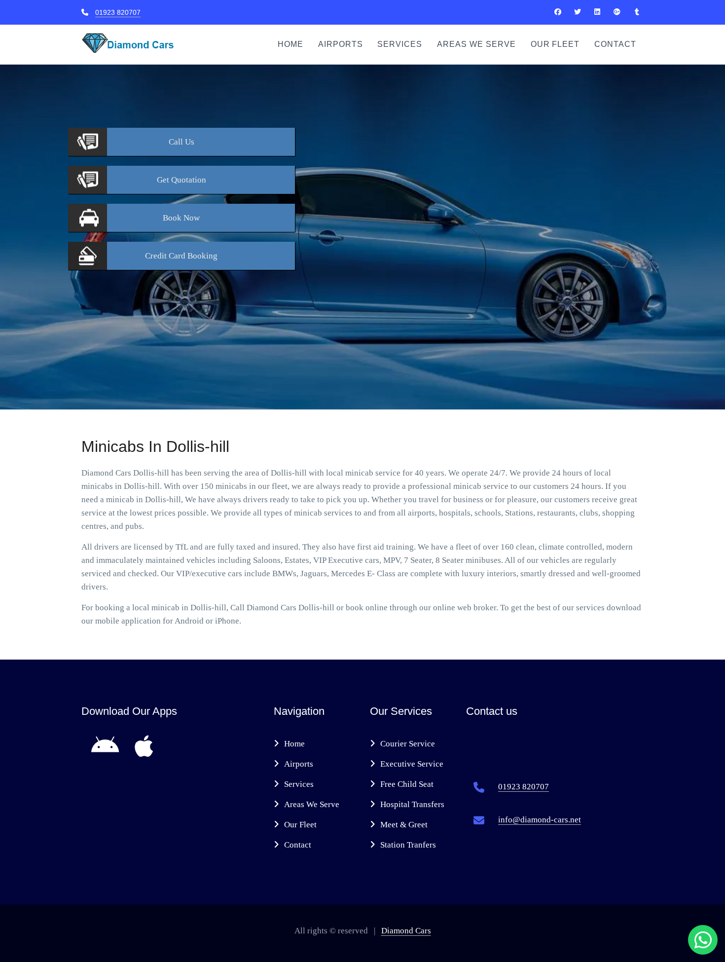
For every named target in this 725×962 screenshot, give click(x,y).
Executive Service (411, 764)
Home (290, 44)
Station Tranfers (408, 845)
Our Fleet (555, 44)
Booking (181, 255)
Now (181, 217)
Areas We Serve (476, 44)
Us (181, 142)
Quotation (181, 180)
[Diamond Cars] (558, 12)
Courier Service (407, 743)
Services (399, 44)
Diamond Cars (406, 930)
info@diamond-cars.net (539, 819)
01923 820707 (118, 12)
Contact (615, 44)
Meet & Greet (404, 824)
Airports (340, 44)
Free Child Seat (407, 784)
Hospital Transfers (412, 804)
